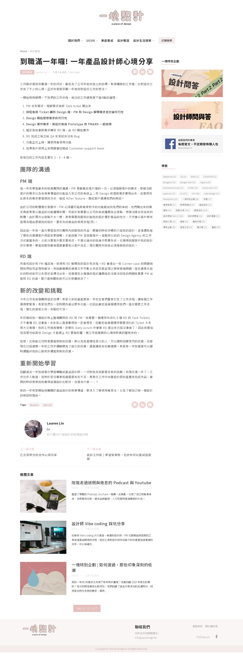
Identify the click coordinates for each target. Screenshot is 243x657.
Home (23, 51)
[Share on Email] (150, 71)
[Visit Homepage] (121, 17)
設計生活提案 (142, 40)
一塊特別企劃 (190, 199)
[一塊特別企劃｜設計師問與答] (192, 115)
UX (196, 193)
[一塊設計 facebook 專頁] (192, 143)
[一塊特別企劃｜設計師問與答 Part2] (192, 83)
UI (183, 193)
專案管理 (169, 204)
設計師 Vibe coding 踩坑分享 (98, 523)
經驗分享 (47, 404)
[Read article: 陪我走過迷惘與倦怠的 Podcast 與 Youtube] (43, 496)
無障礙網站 (187, 204)
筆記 (167, 210)
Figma (205, 182)
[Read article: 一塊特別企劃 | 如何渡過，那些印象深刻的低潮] (43, 578)
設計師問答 (195, 215)
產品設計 (34, 404)
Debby (75, 487)
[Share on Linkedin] (142, 71)
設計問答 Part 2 (173, 215)
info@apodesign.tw (146, 637)
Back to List (87, 608)
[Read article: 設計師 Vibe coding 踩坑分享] (43, 537)
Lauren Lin (41, 72)
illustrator (210, 187)
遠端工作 (186, 227)
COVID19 (210, 176)
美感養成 (107, 40)
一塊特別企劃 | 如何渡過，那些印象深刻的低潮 (112, 567)
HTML (193, 187)
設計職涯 (123, 40)
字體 (207, 199)
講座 (184, 221)
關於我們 (74, 40)
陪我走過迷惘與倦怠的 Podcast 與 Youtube (111, 482)
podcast (169, 193)
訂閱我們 (167, 40)
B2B (195, 176)
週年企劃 (169, 227)
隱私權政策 (211, 626)
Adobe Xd (169, 176)
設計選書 (213, 215)
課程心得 (169, 221)
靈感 (216, 227)
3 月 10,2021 (60, 72)
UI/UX (90, 40)
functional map (173, 187)
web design (211, 193)
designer (169, 182)
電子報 (202, 227)
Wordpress (170, 199)
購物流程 (199, 221)
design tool (187, 182)
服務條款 (198, 626)
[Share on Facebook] (134, 71)
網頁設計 (200, 210)
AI (183, 176)
